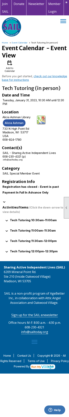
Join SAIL (5, 8)
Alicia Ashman (14, 123)
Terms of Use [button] (36, 361)
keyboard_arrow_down (4, 202)
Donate (19, 4)
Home (5, 42)
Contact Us (24, 355)
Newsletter (36, 4)
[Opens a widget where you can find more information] (54, 410)
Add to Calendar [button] (10, 66)
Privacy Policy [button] (60, 361)
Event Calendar (19, 42)
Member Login (54, 8)
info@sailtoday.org (34, 332)
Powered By (22, 366)
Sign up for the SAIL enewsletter (34, 315)
